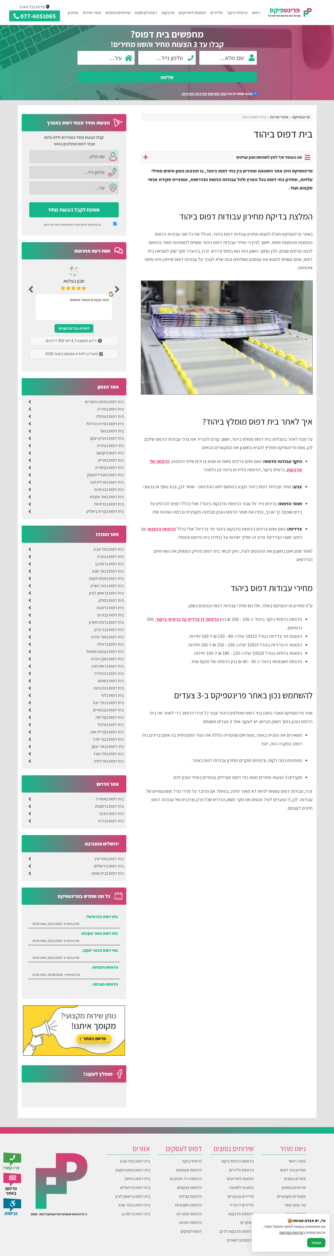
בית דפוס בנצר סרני (108, 739)
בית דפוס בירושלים (109, 866)
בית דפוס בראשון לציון (106, 593)
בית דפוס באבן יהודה (107, 659)
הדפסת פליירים (241, 1170)
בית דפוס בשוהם (111, 680)
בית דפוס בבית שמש (108, 873)
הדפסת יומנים (191, 1222)
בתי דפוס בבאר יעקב (107, 746)
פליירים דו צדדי (241, 1205)
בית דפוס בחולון (111, 600)
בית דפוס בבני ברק (109, 629)
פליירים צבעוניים (241, 1196)
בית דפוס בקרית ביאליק (105, 511)
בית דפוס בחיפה (137, 1178)
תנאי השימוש (217, 93)
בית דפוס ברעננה (110, 607)
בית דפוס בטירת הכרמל (105, 423)
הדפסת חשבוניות (188, 1205)
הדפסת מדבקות (241, 1214)
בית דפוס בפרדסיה (109, 761)
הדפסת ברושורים (240, 1240)
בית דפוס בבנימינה (109, 489)
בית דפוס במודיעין (109, 858)
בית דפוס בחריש (111, 460)
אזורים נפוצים (295, 1178)
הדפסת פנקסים (189, 1187)
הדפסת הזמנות (161, 529)
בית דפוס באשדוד (110, 799)
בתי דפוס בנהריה (110, 445)
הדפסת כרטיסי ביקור (237, 1161)
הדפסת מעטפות (189, 1170)
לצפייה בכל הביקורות (74, 328)
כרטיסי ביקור (237, 12)
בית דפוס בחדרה (110, 409)
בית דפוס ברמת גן (110, 564)
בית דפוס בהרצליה (109, 673)
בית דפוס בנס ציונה (108, 688)
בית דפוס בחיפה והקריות (104, 401)
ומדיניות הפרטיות (194, 93)
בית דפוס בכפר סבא (108, 571)
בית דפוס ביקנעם (110, 453)
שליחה (167, 77)
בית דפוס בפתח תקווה (106, 578)
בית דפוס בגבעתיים (108, 710)
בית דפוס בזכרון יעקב (107, 438)
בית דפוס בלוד (112, 695)
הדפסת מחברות (189, 1214)
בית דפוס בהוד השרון (107, 585)
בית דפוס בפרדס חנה (107, 482)
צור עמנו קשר (295, 1205)
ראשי (256, 12)
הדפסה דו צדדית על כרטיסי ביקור (187, 619)
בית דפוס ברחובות (109, 806)
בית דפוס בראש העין (108, 666)
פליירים (216, 12)
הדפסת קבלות (190, 1196)
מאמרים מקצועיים (291, 1196)
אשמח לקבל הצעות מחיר (74, 209)
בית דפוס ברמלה (110, 644)
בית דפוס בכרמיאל (109, 504)
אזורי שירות (91, 12)
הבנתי (316, 1243)
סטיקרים (247, 1222)
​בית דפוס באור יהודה (107, 637)
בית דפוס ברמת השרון (106, 622)
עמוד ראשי (297, 1161)
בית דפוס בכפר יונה (108, 702)
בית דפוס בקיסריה (109, 467)
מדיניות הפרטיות (291, 1232)
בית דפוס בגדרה (111, 821)
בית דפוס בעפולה (110, 416)
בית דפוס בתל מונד (108, 754)
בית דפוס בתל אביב (108, 549)
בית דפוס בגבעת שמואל (105, 651)
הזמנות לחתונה (241, 1187)
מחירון (73, 12)
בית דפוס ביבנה (111, 813)
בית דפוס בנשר (112, 431)
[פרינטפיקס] (290, 12)
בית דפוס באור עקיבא (107, 496)
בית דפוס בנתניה (110, 556)
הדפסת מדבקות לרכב (236, 1231)
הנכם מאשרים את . (217, 93)
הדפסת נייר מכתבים (186, 1178)
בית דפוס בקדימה (110, 717)
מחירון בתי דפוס (293, 1170)
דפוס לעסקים (146, 12)
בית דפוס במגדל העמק (105, 475)
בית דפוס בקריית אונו (107, 732)
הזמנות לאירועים (192, 12)
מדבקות (168, 12)
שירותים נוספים (118, 12)
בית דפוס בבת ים (110, 615)
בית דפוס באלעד (110, 724)
